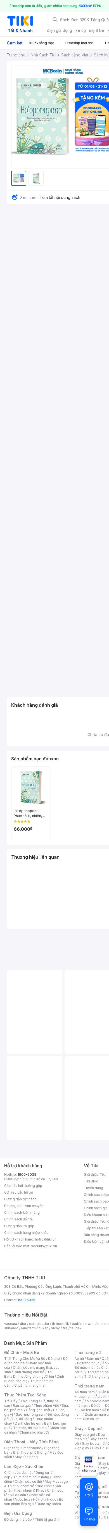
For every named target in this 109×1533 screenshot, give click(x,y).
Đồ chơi (54, 1358)
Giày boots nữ (93, 1443)
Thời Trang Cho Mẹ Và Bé (24, 1358)
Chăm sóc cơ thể (28, 1481)
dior (23, 1324)
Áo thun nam (85, 1392)
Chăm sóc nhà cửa (34, 1432)
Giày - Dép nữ (88, 1428)
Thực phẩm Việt (46, 1405)
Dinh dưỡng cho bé (29, 1372)
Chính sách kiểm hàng (22, 1212)
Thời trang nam (89, 1386)
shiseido (11, 1328)
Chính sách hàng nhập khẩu (26, 1232)
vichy (55, 1328)
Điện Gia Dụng (18, 1513)
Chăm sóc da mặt (18, 1472)
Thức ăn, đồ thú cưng (30, 1428)
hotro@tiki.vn (45, 1239)
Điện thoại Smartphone (22, 1448)
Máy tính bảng (26, 1457)
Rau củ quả (22, 1405)
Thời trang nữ (88, 1352)
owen (89, 1324)
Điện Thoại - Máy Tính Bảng (31, 1441)
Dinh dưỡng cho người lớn (33, 1376)
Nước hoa (22, 1499)
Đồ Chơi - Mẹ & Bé (21, 1352)
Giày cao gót (85, 1434)
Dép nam (100, 1468)
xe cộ (80, 30)
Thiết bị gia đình (47, 1519)
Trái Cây (11, 1401)
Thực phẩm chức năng (31, 1477)
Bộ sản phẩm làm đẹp (33, 1501)
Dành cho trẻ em (28, 1423)
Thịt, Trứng (29, 1401)
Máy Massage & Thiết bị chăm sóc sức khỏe (36, 1483)
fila (65, 1328)
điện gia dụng (59, 30)
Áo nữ (79, 1358)
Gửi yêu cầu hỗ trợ (18, 1192)
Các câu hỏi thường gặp (23, 1186)
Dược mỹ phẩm (49, 1504)
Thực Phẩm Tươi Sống (25, 1394)
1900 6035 (26, 1300)
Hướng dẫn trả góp (19, 1226)
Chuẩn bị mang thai (29, 1385)
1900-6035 (27, 1174)
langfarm (28, 1328)
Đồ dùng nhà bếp (18, 1519)
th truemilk (60, 1324)
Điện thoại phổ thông (30, 1452)
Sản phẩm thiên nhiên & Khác (32, 1488)
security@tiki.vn (44, 1246)
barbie (77, 1324)
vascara (10, 1324)
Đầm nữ (93, 1358)
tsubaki (76, 1328)
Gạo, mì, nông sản (30, 1414)
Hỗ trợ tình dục (44, 1499)
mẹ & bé (96, 30)
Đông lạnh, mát (38, 1410)
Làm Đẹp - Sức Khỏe (23, 1466)
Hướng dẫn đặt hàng (20, 1199)
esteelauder (39, 1324)
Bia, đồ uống (22, 1419)
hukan (43, 1328)
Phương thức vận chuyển (24, 1206)
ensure (103, 1324)
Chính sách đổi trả (18, 1219)
